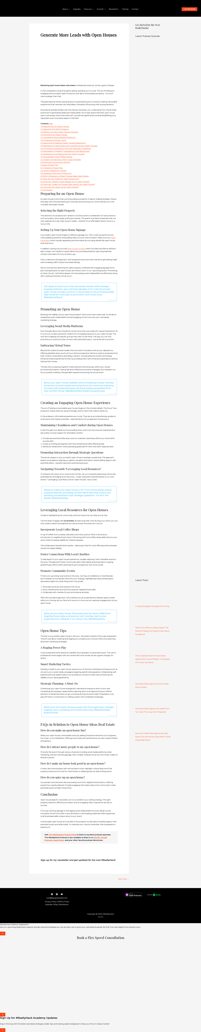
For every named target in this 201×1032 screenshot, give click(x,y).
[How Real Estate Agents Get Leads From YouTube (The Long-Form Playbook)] (151, 698)
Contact (135, 9)
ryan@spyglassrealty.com (56, 898)
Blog (56, 904)
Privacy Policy (50, 902)
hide (51, 124)
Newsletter (113, 9)
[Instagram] (57, 894)
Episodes (77, 9)
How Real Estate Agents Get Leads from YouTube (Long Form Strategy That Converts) (152, 390)
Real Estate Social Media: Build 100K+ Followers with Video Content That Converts (150, 420)
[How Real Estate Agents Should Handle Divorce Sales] (151, 673)
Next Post (123, 879)
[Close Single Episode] (153, 135)
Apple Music (58, 840)
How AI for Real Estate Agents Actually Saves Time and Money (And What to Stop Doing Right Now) (153, 736)
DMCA (60, 902)
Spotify (97, 838)
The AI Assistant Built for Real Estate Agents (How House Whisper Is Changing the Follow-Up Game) (152, 659)
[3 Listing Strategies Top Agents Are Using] (151, 596)
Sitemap (100, 917)
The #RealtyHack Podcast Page (62, 835)
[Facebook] (52, 894)
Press (66, 902)
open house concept (76, 249)
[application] (69, 9)
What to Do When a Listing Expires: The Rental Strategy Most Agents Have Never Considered (152, 631)
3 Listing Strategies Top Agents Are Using (152, 606)
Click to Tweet (112, 300)
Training (125, 9)
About (65, 9)
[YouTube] (62, 894)
